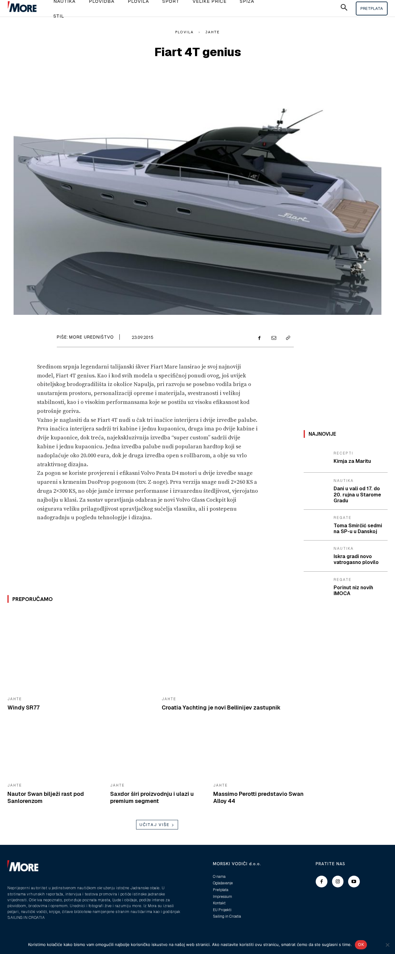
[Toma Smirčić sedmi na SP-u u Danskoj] (316, 524)
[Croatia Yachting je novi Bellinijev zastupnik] (234, 651)
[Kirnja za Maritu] (316, 458)
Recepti (343, 453)
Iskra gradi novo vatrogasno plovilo (356, 559)
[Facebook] (259, 338)
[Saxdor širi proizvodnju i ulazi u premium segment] (157, 752)
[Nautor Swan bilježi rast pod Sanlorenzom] (54, 752)
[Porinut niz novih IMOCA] (316, 586)
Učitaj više (154, 824)
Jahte (212, 32)
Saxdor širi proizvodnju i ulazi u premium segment (152, 797)
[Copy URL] (287, 338)
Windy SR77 (23, 707)
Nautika (344, 481)
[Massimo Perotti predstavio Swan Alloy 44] (260, 752)
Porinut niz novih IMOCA (353, 590)
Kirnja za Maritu (352, 461)
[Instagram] (338, 881)
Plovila (184, 32)
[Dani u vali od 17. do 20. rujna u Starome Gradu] (316, 487)
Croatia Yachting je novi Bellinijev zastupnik (221, 707)
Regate (342, 518)
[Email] (273, 338)
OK (361, 944)
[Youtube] (354, 881)
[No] (387, 945)
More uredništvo (91, 337)
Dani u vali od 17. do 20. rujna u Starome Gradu (357, 494)
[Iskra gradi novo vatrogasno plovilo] (316, 555)
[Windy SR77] (79, 651)
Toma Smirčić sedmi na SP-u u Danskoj (358, 528)
